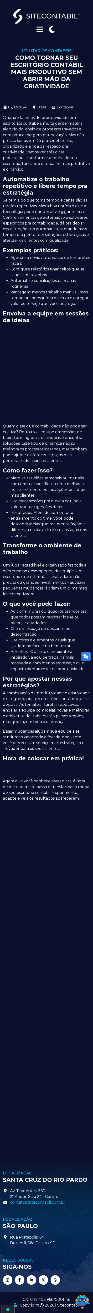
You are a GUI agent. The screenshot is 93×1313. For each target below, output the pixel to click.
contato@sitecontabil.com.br (37, 1202)
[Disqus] (46, 973)
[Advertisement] (46, 373)
